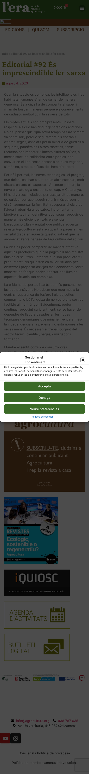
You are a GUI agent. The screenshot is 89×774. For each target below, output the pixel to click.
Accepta (44, 386)
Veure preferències (44, 409)
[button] (83, 360)
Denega (44, 398)
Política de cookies (42, 416)
